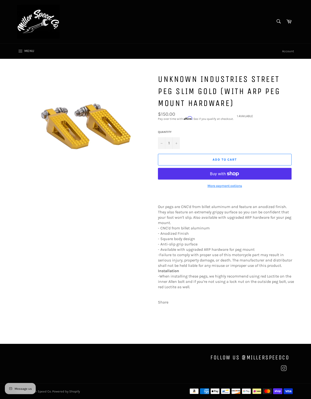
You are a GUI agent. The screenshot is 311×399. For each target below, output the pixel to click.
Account (288, 51)
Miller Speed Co (39, 391)
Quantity (165, 132)
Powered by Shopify (66, 391)
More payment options (224, 186)
